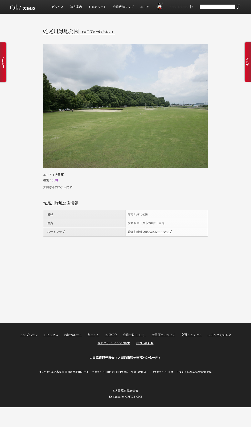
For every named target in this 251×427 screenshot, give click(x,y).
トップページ (29, 334)
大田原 (59, 174)
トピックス (56, 6)
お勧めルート (97, 6)
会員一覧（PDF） (134, 334)
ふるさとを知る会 (219, 334)
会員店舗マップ (123, 6)
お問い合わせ (145, 343)
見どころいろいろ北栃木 (114, 343)
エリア (144, 6)
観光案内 (76, 6)
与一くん (93, 334)
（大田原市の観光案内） (97, 32)
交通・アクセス (191, 334)
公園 (55, 180)
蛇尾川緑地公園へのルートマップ (150, 232)
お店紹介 (111, 334)
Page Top (238, 416)
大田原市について (163, 334)
